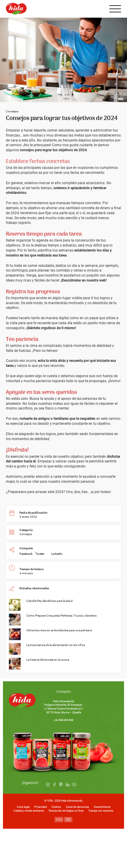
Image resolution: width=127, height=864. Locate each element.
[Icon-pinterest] (61, 784)
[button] (25, 554)
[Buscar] (100, 9)
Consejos (25, 534)
